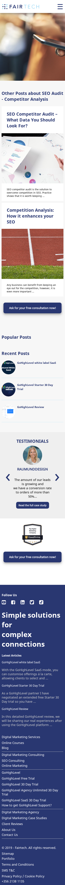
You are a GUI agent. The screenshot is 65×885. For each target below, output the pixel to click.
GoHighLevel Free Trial (18, 778)
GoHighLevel (11, 772)
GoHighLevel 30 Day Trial (20, 784)
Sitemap (8, 853)
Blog (5, 748)
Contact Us (10, 835)
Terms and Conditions (18, 864)
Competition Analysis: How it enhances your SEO (30, 216)
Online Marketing (14, 766)
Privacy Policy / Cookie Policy (23, 876)
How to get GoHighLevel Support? (27, 805)
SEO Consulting (13, 760)
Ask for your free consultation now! (32, 308)
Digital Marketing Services (21, 737)
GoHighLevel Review (15, 709)
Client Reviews (12, 824)
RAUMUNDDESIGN (32, 469)
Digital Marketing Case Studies (24, 818)
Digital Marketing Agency (20, 812)
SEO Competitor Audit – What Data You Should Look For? (32, 120)
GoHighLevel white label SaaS (21, 662)
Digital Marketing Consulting (23, 755)
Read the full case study (32, 505)
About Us (8, 830)
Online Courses (13, 743)
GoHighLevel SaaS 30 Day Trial (24, 800)
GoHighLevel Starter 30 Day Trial (23, 685)
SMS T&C (8, 870)
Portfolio (8, 858)
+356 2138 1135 (13, 881)
